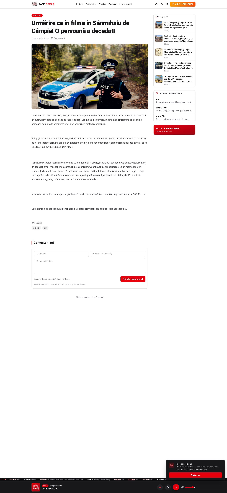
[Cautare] (167, 4)
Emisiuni (102, 4)
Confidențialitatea (65, 284)
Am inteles (195, 475)
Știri (45, 228)
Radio (78, 4)
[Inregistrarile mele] (168, 487)
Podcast (112, 4)
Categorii (90, 4)
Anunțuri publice (184, 4)
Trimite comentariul (133, 279)
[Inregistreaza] (160, 487)
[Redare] (176, 487)
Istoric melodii (125, 4)
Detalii (204, 469)
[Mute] (182, 487)
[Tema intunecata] (161, 4)
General (37, 15)
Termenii (76, 284)
